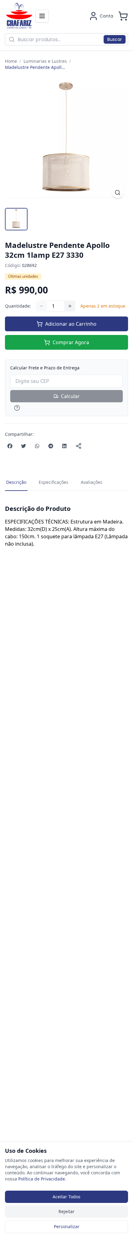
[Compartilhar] (78, 446)
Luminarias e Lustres (45, 61)
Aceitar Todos (66, 1197)
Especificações (53, 482)
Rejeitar (66, 1211)
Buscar (114, 39)
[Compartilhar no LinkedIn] (64, 446)
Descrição (16, 482)
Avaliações (91, 482)
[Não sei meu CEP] (66, 408)
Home (11, 61)
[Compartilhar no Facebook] (10, 446)
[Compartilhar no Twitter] (23, 446)
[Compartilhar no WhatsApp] (37, 446)
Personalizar (66, 1226)
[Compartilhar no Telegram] (51, 446)
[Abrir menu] (42, 16)
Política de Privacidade (41, 1179)
